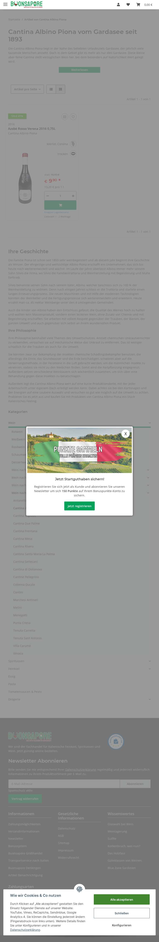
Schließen (122, 913)
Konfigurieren (121, 925)
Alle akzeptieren (121, 899)
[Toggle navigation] (5, 2)
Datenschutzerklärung (25, 929)
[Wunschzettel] (128, 4)
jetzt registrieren (80, 506)
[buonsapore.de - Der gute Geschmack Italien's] (26, 4)
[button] (118, 4)
